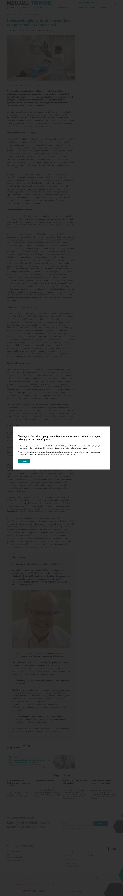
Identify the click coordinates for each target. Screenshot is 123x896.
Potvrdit (24, 461)
